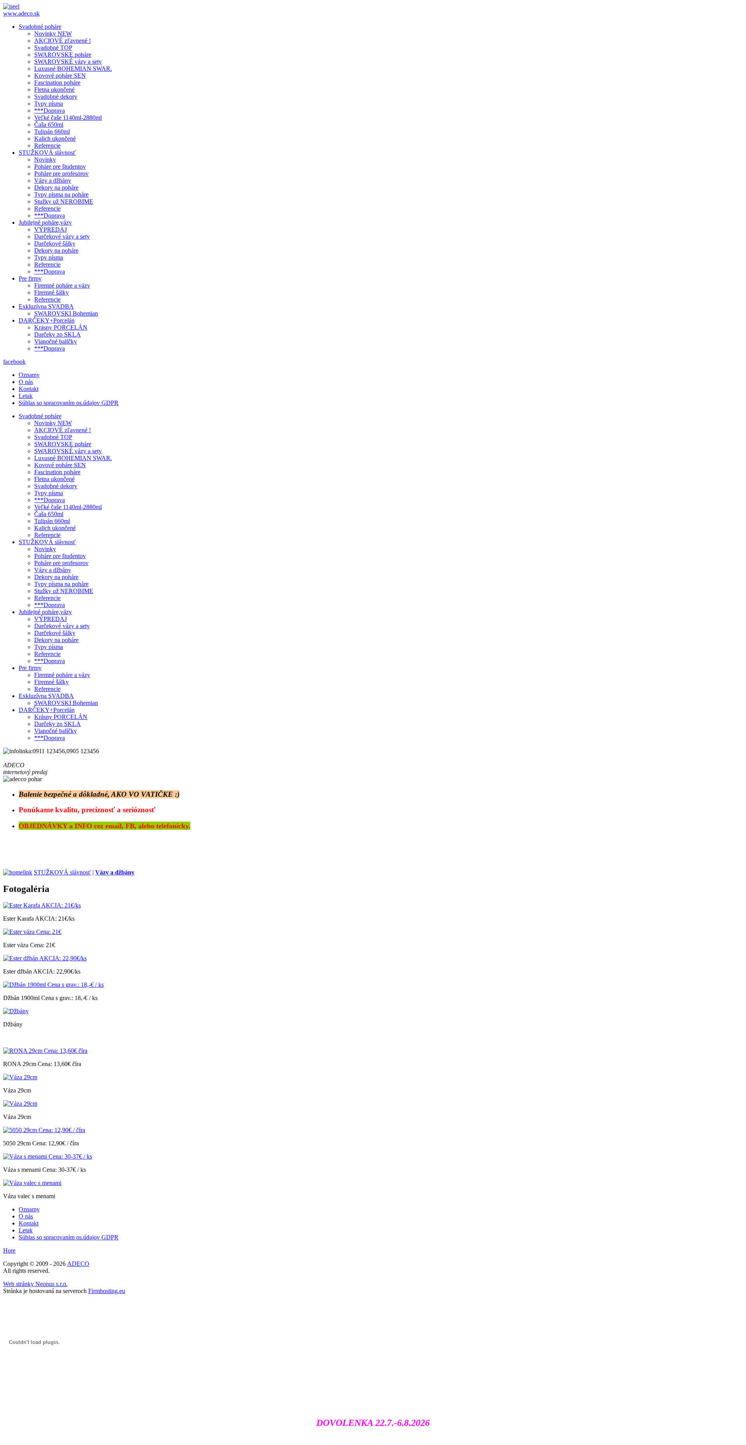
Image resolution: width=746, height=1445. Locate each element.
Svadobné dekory (55, 96)
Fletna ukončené (54, 89)
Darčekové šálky (54, 243)
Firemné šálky (51, 292)
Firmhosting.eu (106, 1291)
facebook (14, 361)
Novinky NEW (53, 33)
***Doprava (49, 110)
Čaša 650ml (48, 124)
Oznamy (29, 375)
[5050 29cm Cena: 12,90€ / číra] (44, 1130)
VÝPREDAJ (50, 229)
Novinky (45, 159)
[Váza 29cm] (20, 1077)
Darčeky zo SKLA (57, 334)
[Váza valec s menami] (32, 1183)
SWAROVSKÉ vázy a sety (68, 61)
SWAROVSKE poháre (62, 54)
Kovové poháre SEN (60, 75)
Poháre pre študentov (60, 166)
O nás (26, 382)
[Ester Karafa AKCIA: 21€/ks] (42, 905)
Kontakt (28, 389)
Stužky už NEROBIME (63, 201)
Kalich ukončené (55, 138)
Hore (9, 1250)
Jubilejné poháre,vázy (45, 222)
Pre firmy (30, 278)
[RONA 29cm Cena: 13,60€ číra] (45, 1050)
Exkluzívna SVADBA (46, 306)
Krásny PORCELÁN (60, 327)
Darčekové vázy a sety (62, 236)
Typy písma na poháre (61, 194)
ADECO (78, 1263)
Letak (26, 396)
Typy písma (48, 103)
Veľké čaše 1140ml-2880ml (68, 117)
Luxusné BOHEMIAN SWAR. (73, 68)
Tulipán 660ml (52, 131)
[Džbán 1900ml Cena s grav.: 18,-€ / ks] (53, 984)
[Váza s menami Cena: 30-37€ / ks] (47, 1156)
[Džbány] (16, 1011)
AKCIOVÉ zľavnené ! (62, 40)
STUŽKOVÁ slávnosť (47, 152)
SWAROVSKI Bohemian (66, 313)
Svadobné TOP (53, 47)
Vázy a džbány (52, 180)
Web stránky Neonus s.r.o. (35, 1284)
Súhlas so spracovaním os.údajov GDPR (69, 403)
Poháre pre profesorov (61, 173)
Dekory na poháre (56, 187)
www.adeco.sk (21, 13)
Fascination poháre (57, 82)
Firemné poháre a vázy (62, 285)
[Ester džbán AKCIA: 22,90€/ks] (45, 958)
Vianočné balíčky (55, 341)
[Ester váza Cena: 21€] (32, 931)
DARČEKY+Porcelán (47, 320)
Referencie (47, 145)
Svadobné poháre (40, 26)
